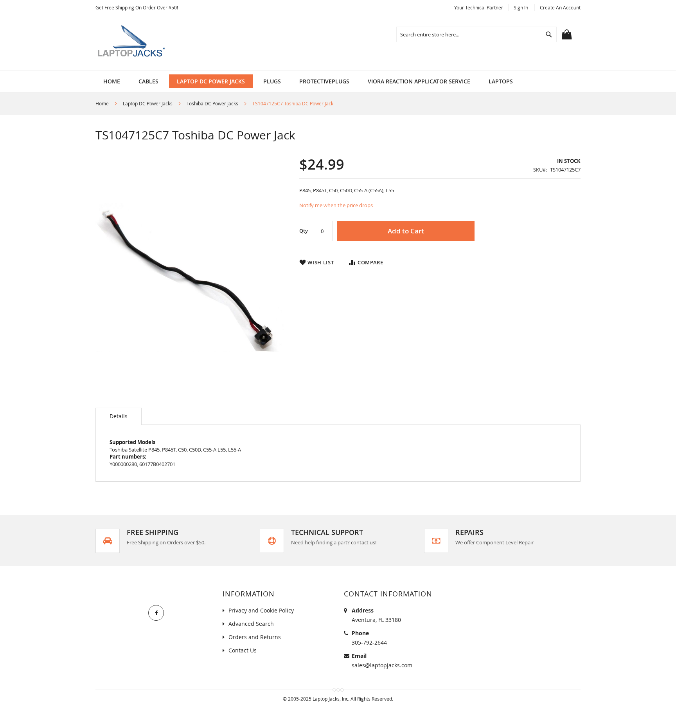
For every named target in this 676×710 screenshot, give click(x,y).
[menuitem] (148, 81)
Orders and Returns (254, 637)
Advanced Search (251, 623)
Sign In (521, 7)
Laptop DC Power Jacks (148, 103)
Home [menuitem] (111, 81)
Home (102, 103)
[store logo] (132, 42)
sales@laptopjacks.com (382, 665)
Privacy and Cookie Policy (261, 610)
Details (119, 416)
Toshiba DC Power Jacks (212, 103)
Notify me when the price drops (336, 205)
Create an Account (560, 7)
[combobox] (476, 34)
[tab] (118, 416)
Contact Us (242, 650)
